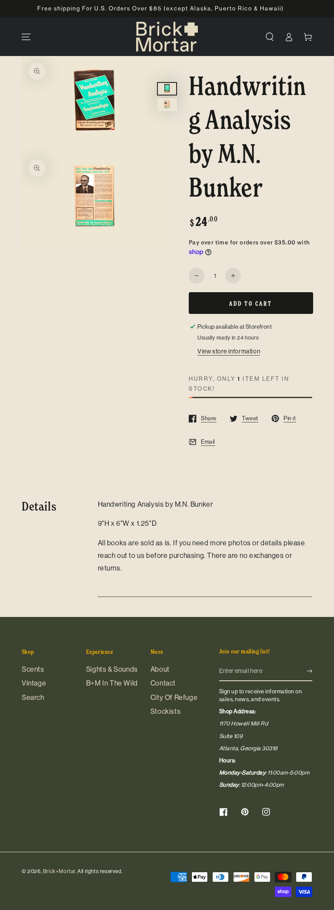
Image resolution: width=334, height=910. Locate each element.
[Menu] (26, 36)
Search (33, 697)
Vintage (34, 683)
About (160, 669)
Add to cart (250, 303)
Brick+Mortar (59, 871)
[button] (269, 36)
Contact (163, 683)
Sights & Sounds (112, 669)
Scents (33, 669)
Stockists (165, 711)
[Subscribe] (309, 671)
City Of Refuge (173, 697)
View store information (228, 351)
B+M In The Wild (112, 683)
